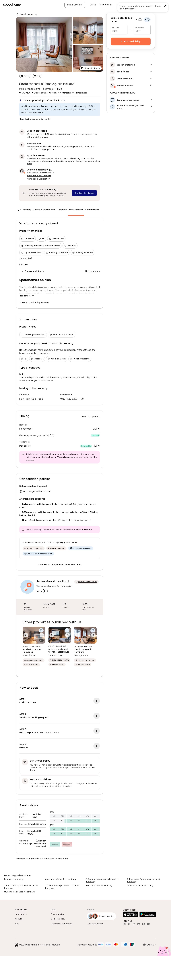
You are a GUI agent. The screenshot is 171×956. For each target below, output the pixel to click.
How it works (106, 4)
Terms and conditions (61, 923)
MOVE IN (115, 28)
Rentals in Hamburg (13, 879)
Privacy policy (57, 914)
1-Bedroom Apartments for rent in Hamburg (102, 880)
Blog (17, 923)
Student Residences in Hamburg (19, 891)
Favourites (122, 4)
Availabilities (92, 209)
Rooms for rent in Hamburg (99, 885)
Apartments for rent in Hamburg (60, 879)
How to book (76, 209)
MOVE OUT (139, 28)
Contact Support (95, 923)
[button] (154, 4)
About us (19, 919)
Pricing (27, 209)
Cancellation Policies (44, 209)
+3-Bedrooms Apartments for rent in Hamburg (62, 886)
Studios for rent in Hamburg (140, 885)
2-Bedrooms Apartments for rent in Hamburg (144, 880)
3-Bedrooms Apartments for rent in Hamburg (21, 886)
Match (93, 4)
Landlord (62, 209)
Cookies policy (58, 919)
